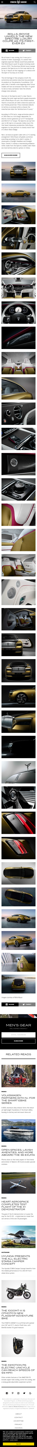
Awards (18, 1428)
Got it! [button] (18, 1444)
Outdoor (5, 1252)
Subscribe (18, 1041)
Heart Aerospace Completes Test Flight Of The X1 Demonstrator (15, 1205)
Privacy (18, 1424)
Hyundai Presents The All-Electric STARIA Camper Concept (15, 1260)
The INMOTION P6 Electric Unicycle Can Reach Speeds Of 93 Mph (18, 1369)
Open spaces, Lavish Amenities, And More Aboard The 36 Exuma (18, 1152)
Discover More (10, 155)
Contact (18, 1417)
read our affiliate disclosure (16, 1406)
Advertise (19, 1421)
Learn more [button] (14, 1440)
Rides (3, 1091)
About (18, 1414)
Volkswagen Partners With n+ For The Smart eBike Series (18, 1099)
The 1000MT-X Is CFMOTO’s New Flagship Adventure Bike (17, 1314)
